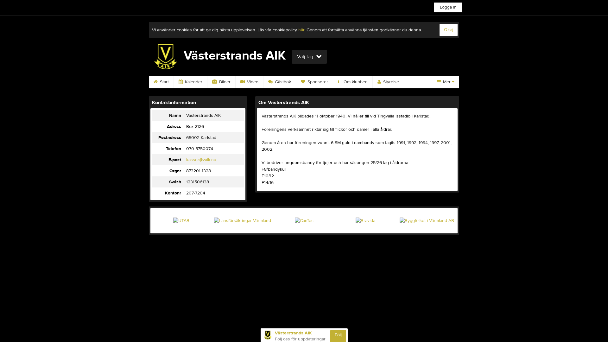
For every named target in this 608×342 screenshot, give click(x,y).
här (301, 30)
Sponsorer (317, 82)
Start (164, 82)
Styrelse (390, 82)
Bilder (224, 82)
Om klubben (355, 82)
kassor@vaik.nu (201, 160)
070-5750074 (199, 149)
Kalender (193, 82)
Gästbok (282, 82)
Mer (447, 82)
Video (252, 82)
